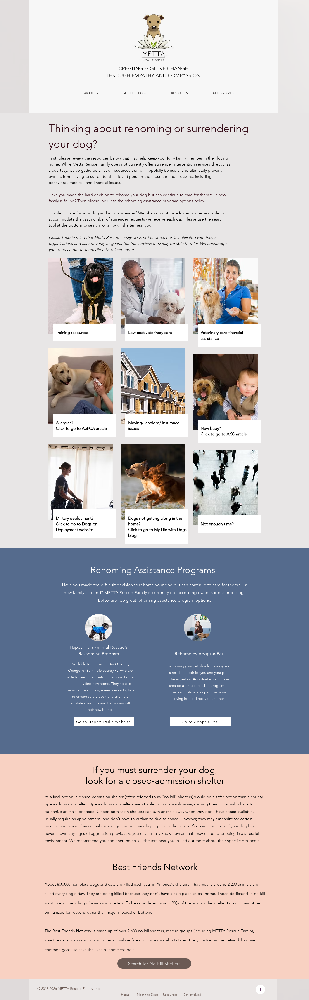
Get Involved (192, 995)
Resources (170, 995)
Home (125, 995)
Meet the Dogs (147, 995)
